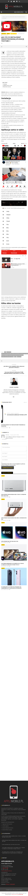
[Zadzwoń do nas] (19, 1)
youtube (19, 356)
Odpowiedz (4, 439)
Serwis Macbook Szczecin (7, 827)
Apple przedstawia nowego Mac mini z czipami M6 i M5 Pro (14, 841)
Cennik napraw (5, 826)
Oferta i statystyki (10, 884)
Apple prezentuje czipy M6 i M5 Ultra (9, 541)
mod (15, 356)
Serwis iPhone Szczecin (7, 829)
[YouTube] (11, 1)
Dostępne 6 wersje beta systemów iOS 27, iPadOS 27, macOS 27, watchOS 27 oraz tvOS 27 (12, 564)
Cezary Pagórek (5, 35)
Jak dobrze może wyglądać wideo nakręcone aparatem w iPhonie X (14, 366)
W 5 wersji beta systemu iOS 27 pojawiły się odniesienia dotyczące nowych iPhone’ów (11, 587)
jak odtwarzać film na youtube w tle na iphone (12, 355)
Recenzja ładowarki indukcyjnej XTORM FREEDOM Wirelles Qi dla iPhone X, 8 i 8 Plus (14, 372)
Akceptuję (20, 894)
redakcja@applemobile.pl (6, 870)
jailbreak (9, 352)
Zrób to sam (13, 33)
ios (5, 352)
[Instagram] (16, 1)
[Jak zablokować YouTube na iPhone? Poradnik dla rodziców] (14, 414)
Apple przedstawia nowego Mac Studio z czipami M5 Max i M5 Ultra (14, 837)
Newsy (8, 33)
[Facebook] (8, 1)
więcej (26, 46)
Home (4, 16)
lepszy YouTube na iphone (7, 356)
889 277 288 (5, 868)
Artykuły (4, 33)
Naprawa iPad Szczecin (7, 824)
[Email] (14, 1)
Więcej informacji (15, 894)
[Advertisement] (14, 335)
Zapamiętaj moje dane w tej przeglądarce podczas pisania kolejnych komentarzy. (13, 464)
